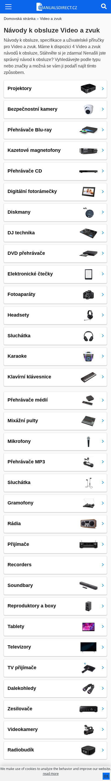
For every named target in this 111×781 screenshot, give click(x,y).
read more (51, 773)
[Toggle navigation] (8, 7)
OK (106, 776)
